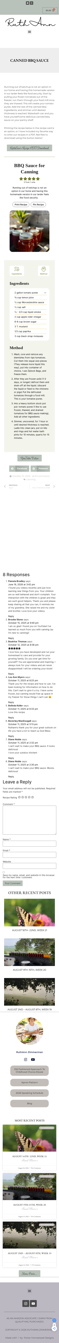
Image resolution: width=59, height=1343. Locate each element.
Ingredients (17, 274)
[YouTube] (33, 1059)
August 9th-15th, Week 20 (29, 969)
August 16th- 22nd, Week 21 (29, 930)
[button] (29, 32)
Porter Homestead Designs (38, 1338)
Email (6, 850)
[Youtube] (27, 3)
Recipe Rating (10, 797)
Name (7, 839)
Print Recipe (21, 204)
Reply (11, 616)
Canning (31, 479)
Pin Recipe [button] (38, 204)
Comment (9, 804)
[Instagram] (31, 3)
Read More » (29, 1160)
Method (43, 274)
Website (7, 861)
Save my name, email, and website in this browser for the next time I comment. (29, 876)
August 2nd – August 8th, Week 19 (30, 1009)
